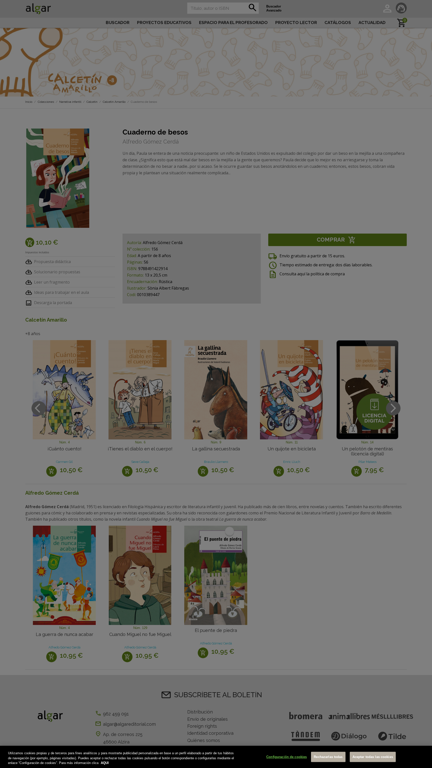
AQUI (105, 763)
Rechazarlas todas (328, 757)
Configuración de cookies (286, 757)
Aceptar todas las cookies (372, 757)
